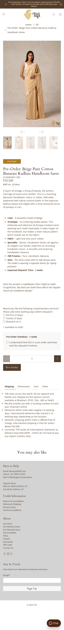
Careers (6, 538)
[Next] (41, 132)
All (37, 25)
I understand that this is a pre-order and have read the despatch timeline (33, 344)
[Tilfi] (32, 14)
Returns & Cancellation (13, 501)
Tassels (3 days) (14, 318)
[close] (60, 4)
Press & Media (9, 532)
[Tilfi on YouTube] (11, 554)
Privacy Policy (9, 507)
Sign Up (32, 588)
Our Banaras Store (11, 526)
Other (45, 386)
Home (28, 25)
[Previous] (23, 132)
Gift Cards (7, 544)
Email (6, 575)
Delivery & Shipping (12, 504)
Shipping (9, 386)
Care (36, 386)
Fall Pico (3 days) (14, 315)
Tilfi (35, 605)
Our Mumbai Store (11, 529)
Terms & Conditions (12, 510)
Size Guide (8, 541)
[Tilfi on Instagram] (8, 554)
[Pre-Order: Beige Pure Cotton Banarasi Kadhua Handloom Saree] (32, 84)
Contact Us (8, 547)
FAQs (5, 535)
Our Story (7, 523)
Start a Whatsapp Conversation (17, 477)
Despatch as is (13, 321)
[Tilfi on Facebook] (4, 554)
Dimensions (24, 386)
